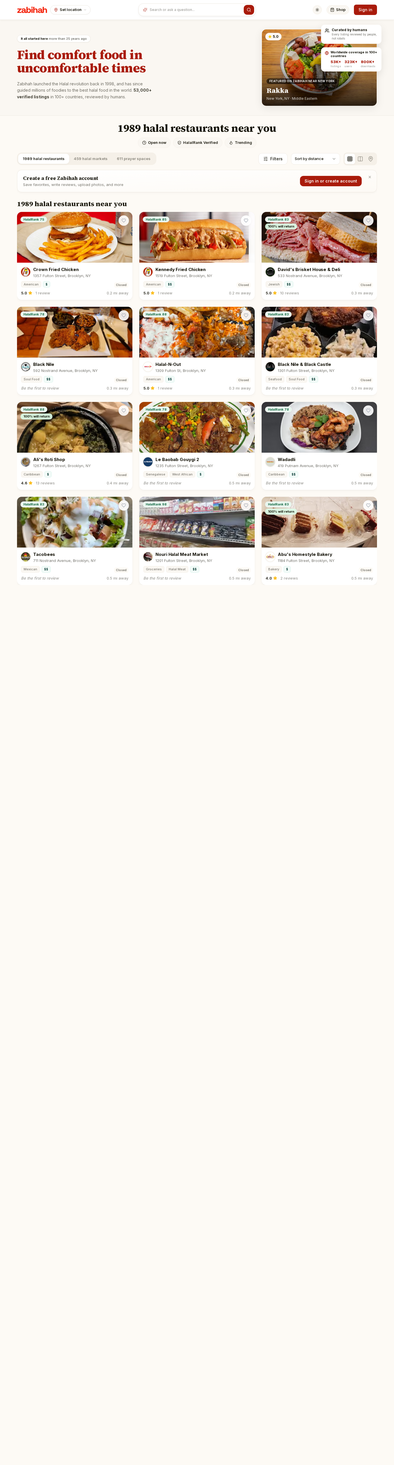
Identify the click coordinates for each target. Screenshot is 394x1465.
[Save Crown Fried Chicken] (123, 220)
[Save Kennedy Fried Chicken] (246, 220)
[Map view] (370, 159)
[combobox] (195, 10)
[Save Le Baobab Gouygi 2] (246, 410)
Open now (157, 142)
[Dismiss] (369, 177)
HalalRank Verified (200, 142)
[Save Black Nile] (123, 315)
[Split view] (360, 159)
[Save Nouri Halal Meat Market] (246, 505)
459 (91, 158)
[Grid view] (350, 159)
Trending (243, 142)
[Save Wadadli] (368, 410)
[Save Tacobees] (123, 505)
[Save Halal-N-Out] (246, 315)
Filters (276, 158)
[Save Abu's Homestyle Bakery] (368, 505)
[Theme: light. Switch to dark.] (317, 9)
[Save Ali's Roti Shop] (123, 410)
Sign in (365, 9)
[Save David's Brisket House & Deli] (368, 220)
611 (134, 158)
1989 (44, 158)
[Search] (249, 10)
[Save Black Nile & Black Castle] (368, 315)
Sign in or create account (331, 180)
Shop (341, 9)
